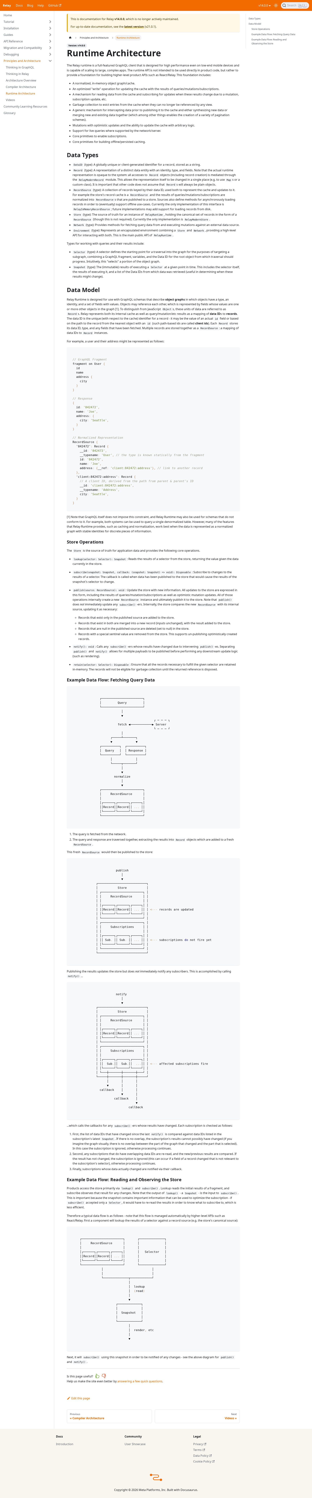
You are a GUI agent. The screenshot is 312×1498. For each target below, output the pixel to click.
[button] (27, 22)
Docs (19, 5)
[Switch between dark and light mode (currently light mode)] (276, 5)
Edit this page (80, 1398)
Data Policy (200, 1456)
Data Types (255, 18)
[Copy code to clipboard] (235, 352)
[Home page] (70, 38)
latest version (134, 27)
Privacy (198, 1444)
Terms (197, 1450)
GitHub (53, 5)
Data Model (255, 23)
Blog (30, 5)
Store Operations (261, 29)
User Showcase (135, 1444)
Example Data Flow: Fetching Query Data (273, 34)
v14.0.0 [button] (263, 5)
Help (41, 5)
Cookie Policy (202, 1461)
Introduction (64, 1444)
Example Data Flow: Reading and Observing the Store (269, 41)
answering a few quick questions (139, 1381)
